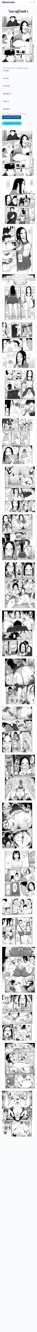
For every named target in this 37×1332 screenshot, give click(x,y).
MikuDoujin (8, 2)
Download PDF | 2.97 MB (12, 123)
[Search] (30, 2)
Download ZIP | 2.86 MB (11, 117)
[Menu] (34, 2)
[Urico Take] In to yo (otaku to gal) (14, 114)
